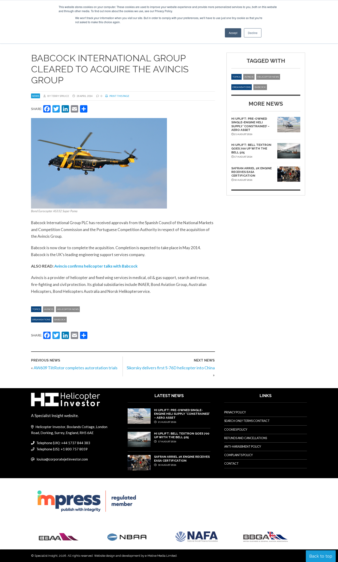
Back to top (320, 556)
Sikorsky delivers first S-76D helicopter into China (171, 367)
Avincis (48, 309)
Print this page (119, 95)
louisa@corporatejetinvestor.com (62, 459)
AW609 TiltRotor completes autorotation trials (75, 367)
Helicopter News (68, 309)
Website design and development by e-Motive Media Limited (135, 555)
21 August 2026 (167, 422)
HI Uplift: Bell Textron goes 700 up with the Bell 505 (251, 148)
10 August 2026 (167, 464)
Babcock (60, 319)
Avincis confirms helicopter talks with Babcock (95, 266)
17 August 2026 (167, 441)
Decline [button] (253, 33)
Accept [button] (233, 33)
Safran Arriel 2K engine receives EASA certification (251, 172)
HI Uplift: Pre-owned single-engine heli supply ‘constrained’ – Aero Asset (250, 124)
